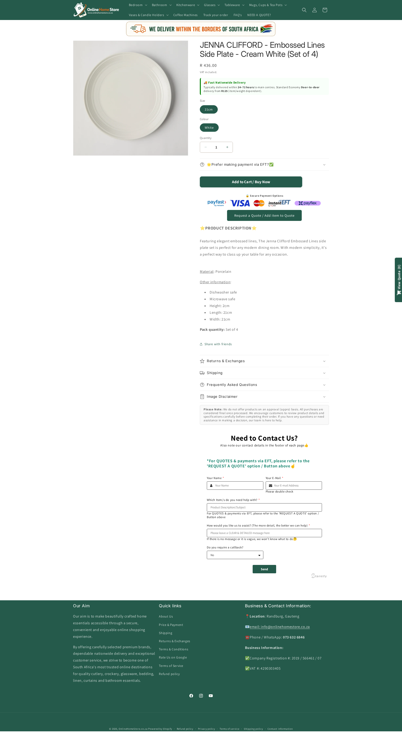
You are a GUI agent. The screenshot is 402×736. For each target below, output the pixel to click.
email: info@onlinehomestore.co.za (280, 626)
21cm (209, 109)
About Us (166, 616)
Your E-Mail (274, 478)
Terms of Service (171, 666)
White (209, 127)
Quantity (205, 138)
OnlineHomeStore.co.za (133, 728)
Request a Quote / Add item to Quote (264, 215)
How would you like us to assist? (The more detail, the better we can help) (258, 525)
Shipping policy (253, 728)
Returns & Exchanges (174, 641)
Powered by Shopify (160, 728)
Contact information (280, 728)
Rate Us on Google (173, 657)
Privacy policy (206, 728)
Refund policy (169, 674)
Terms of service (229, 728)
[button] (137, 5)
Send (264, 569)
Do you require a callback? (225, 547)
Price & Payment (171, 625)
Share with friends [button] (218, 344)
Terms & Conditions (173, 649)
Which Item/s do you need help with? (233, 500)
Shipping (165, 633)
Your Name (215, 478)
